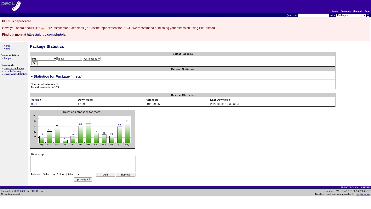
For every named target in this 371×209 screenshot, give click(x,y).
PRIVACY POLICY (349, 187)
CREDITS (365, 187)
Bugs (367, 11)
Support (357, 11)
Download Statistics (16, 74)
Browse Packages (14, 68)
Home (7, 45)
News (7, 48)
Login (335, 11)
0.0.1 (34, 103)
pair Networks (363, 194)
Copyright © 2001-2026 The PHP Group (22, 191)
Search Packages (14, 71)
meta (76, 76)
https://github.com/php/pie (46, 34)
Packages (346, 11)
